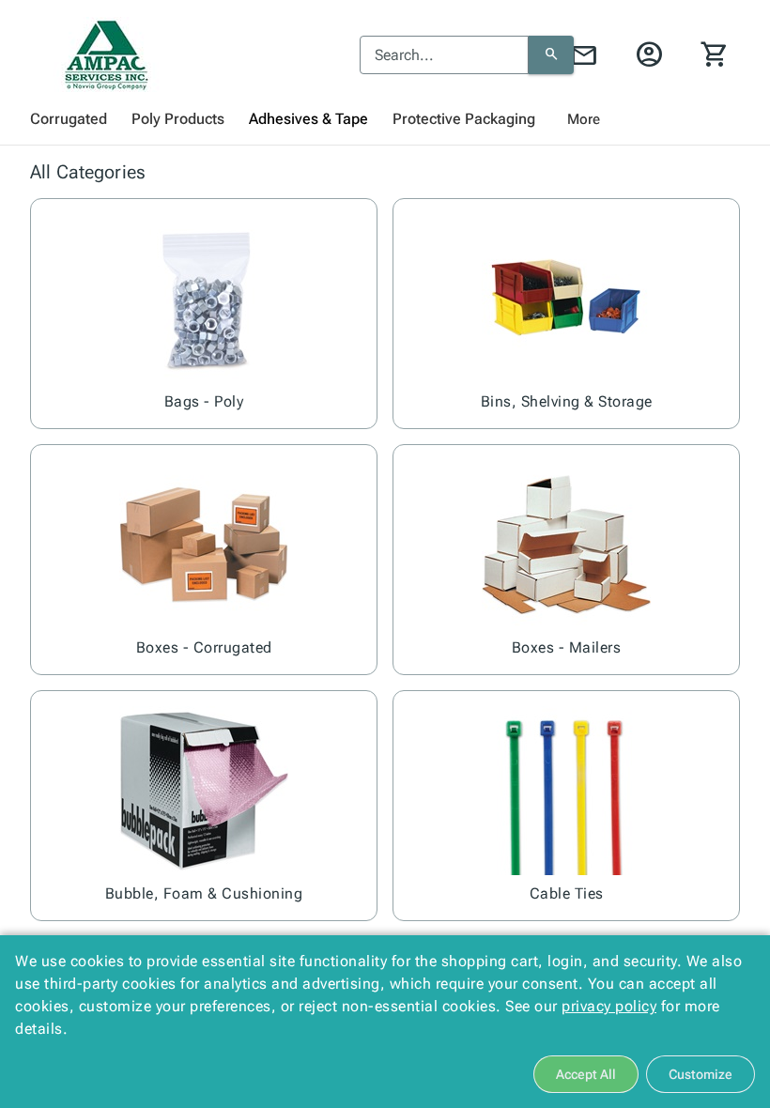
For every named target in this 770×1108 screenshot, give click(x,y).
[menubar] (385, 119)
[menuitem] (68, 119)
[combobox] (444, 55)
